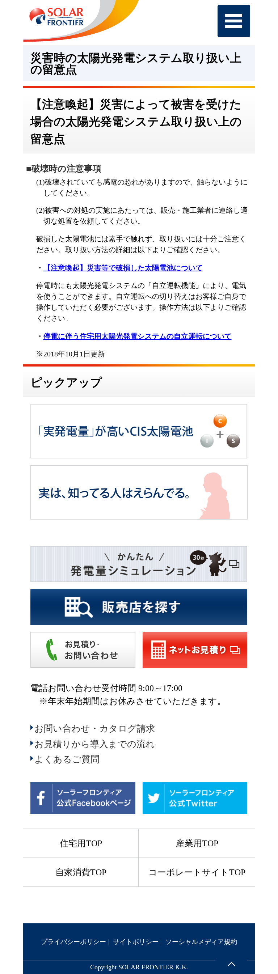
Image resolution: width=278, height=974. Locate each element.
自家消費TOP (80, 872)
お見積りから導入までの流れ (94, 744)
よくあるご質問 (67, 759)
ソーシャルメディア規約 (201, 941)
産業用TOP (197, 843)
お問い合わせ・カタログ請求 (94, 728)
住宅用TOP (81, 843)
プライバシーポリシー (73, 941)
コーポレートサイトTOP (196, 872)
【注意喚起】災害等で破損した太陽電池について (123, 268)
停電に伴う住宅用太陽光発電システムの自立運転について (137, 336)
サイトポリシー (136, 941)
